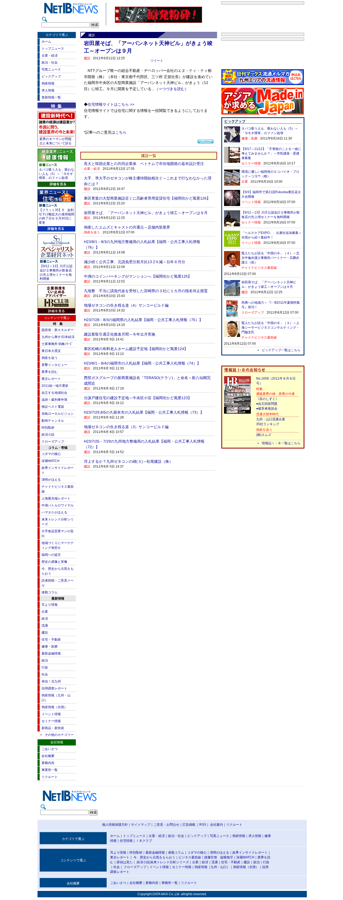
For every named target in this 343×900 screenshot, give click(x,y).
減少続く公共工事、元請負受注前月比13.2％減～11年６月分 (134, 262)
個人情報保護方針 (115, 824)
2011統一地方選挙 (55, 386)
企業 (45, 612)
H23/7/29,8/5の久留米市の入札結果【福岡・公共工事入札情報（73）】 (144, 412)
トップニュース (53, 48)
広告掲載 (188, 824)
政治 (45, 660)
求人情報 (48, 90)
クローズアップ (53, 441)
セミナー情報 (51, 721)
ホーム (46, 41)
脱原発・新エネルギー (58, 330)
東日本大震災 (51, 351)
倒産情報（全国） (54, 707)
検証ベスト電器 (53, 407)
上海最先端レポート (56, 498)
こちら (120, 132)
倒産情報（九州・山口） (212, 867)
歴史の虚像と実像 (54, 562)
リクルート (50, 777)
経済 (45, 618)
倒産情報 (48, 83)
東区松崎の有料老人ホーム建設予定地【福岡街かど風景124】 (136, 349)
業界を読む (50, 372)
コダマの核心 (51, 454)
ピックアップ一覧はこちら (281, 350)
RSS (202, 824)
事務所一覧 (170, 883)
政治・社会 (50, 62)
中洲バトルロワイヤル (58, 505)
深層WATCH (50, 461)
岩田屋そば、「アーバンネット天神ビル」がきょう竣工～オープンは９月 (146, 213)
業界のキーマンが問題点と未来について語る (55, 141)
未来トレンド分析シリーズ (169, 862)
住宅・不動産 (51, 639)
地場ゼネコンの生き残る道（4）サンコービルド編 (126, 305)
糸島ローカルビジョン (58, 414)
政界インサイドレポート (250, 852)
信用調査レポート (54, 688)
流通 (45, 625)
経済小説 (48, 434)
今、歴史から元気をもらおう (154, 857)
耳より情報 (50, 605)
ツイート (156, 61)
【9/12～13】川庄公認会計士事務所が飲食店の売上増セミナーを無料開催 (56, 272)
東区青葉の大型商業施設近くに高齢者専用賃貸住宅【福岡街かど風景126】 (147, 198)
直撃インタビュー (54, 365)
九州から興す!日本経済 (58, 337)
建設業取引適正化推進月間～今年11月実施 (119, 334)
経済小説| (143, 862)
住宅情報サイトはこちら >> (111, 104)
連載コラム (50, 592)
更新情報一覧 (51, 97)
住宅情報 (126, 841)
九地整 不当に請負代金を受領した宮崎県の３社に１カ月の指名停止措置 (146, 291)
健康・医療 (50, 646)
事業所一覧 (50, 770)
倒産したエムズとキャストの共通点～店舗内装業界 (127, 227)
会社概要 (48, 756)
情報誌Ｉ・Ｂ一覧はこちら (281, 443)
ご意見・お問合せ (166, 824)
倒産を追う (50, 358)
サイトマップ (140, 824)
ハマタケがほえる (54, 512)
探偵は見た (125, 862)
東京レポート (51, 379)
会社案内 (216, 824)
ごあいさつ (50, 749)
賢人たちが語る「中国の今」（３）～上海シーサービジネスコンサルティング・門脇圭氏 (270, 327)
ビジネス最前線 (189, 857)
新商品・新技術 (53, 728)
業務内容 (48, 763)
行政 (45, 667)
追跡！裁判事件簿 (54, 400)
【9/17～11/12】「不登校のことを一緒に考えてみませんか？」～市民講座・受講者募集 (271, 153)
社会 (45, 674)
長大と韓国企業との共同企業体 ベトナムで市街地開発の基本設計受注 (144, 163)
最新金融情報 (51, 653)
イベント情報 (51, 714)
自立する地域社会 (54, 393)
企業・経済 (50, 55)
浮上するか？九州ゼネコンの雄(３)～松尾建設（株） (128, 461)
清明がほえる (51, 480)
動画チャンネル (53, 421)
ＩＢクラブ (144, 841)
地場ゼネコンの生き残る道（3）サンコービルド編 (126, 427)
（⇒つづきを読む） (171, 89)
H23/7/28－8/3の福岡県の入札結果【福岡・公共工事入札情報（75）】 (143, 320)
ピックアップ (51, 76)
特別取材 (48, 427)
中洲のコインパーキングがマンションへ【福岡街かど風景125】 (138, 276)
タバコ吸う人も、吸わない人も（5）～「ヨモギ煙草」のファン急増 (56, 174)
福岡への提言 (51, 555)
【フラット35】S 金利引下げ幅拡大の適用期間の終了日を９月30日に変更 (56, 216)
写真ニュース (51, 69)
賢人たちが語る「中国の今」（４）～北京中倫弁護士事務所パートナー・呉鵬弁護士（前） (270, 257)
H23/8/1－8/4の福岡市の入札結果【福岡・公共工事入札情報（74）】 (142, 363)
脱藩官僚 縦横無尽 (218, 857)
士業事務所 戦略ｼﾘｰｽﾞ (57, 344)
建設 (45, 632)
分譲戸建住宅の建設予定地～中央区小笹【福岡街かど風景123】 (138, 398)
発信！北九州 (51, 681)
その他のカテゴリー (59, 735)
